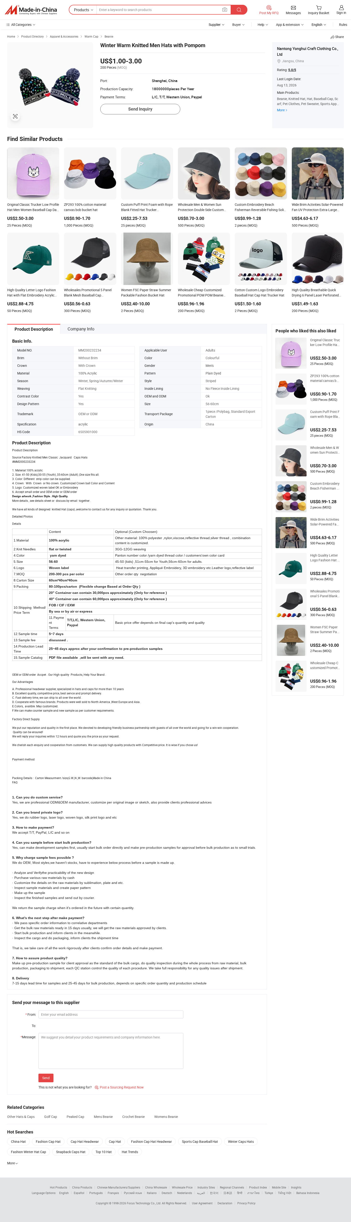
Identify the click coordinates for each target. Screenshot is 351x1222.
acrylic (83, 424)
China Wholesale (156, 1187)
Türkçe (269, 1193)
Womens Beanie (166, 1116)
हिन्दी (239, 1193)
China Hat (18, 1141)
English (64, 1193)
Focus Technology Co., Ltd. (144, 1203)
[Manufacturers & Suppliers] (31, 10)
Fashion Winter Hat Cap (28, 1151)
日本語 (227, 1193)
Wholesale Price (182, 1187)
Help (261, 24)
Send (46, 1078)
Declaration (225, 1203)
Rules (343, 24)
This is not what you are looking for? (65, 1087)
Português (96, 1193)
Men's (210, 365)
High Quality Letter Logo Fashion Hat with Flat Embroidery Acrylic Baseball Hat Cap (325, 558)
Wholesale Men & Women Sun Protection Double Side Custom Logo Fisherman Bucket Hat (325, 450)
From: (30, 1014)
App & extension (288, 24)
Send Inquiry (140, 109)
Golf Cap (50, 1116)
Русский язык (133, 1193)
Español (79, 1193)
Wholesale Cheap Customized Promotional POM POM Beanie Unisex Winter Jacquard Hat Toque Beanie (325, 665)
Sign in (341, 12)
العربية (201, 1193)
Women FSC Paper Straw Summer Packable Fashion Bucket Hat (324, 629)
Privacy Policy (246, 1203)
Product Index (258, 1187)
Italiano (152, 1193)
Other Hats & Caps (21, 1116)
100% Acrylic (87, 373)
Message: (28, 1037)
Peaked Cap (75, 1116)
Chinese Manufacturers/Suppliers (118, 1187)
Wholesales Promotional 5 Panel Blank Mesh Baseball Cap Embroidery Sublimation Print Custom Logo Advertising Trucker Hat (325, 593)
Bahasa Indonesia (307, 1193)
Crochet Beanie (133, 1116)
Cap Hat (115, 1141)
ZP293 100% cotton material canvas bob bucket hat (324, 378)
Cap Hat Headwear (85, 1141)
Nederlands (184, 1193)
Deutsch (167, 1193)
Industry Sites (206, 1187)
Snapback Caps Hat (70, 1151)
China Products (82, 1187)
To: (34, 1025)
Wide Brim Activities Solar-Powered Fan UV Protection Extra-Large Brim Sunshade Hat (324, 522)
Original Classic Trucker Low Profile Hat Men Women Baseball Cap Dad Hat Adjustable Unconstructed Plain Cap (325, 342)
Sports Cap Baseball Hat (200, 1141)
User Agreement (202, 1203)
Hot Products (58, 1187)
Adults (210, 350)
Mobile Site (279, 1187)
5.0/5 (292, 70)
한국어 (214, 1193)
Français (113, 1193)
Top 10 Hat (104, 1151)
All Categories (21, 24)
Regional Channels (232, 1187)
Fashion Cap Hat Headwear (151, 1141)
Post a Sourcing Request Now (119, 1087)
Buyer (236, 24)
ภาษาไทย (253, 1193)
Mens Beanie (103, 1116)
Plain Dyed (213, 373)
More (281, 110)
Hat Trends (130, 1151)
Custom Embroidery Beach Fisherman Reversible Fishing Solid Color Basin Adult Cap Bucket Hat (325, 486)
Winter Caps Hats (241, 1141)
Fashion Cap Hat (48, 1141)
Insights (296, 1187)
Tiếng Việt (284, 1193)
